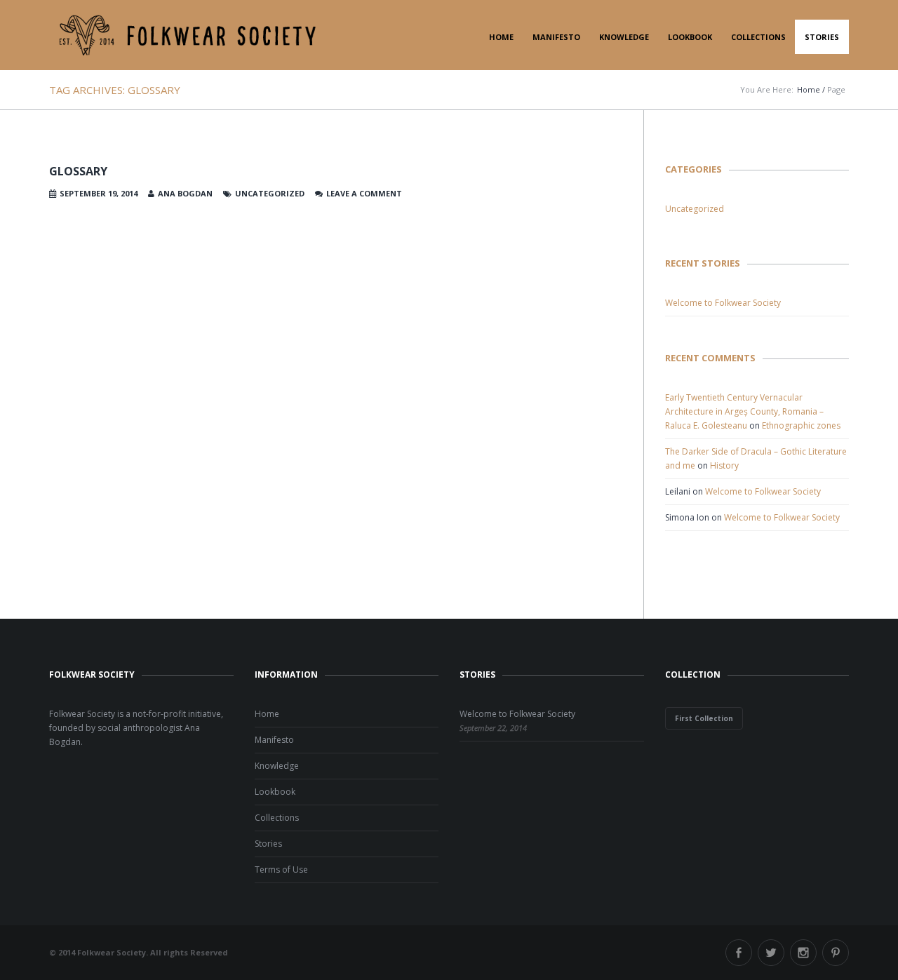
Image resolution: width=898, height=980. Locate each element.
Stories (822, 37)
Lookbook (690, 37)
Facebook (738, 952)
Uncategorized (694, 209)
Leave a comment (364, 193)
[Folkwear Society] (187, 35)
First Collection (704, 718)
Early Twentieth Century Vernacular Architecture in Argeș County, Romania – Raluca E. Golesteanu (744, 411)
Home (501, 37)
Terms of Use (281, 869)
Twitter (771, 952)
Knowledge (624, 37)
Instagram (803, 952)
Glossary (78, 171)
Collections (758, 37)
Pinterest (835, 952)
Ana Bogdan (185, 193)
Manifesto (556, 37)
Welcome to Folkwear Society (723, 303)
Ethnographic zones (801, 425)
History (724, 465)
